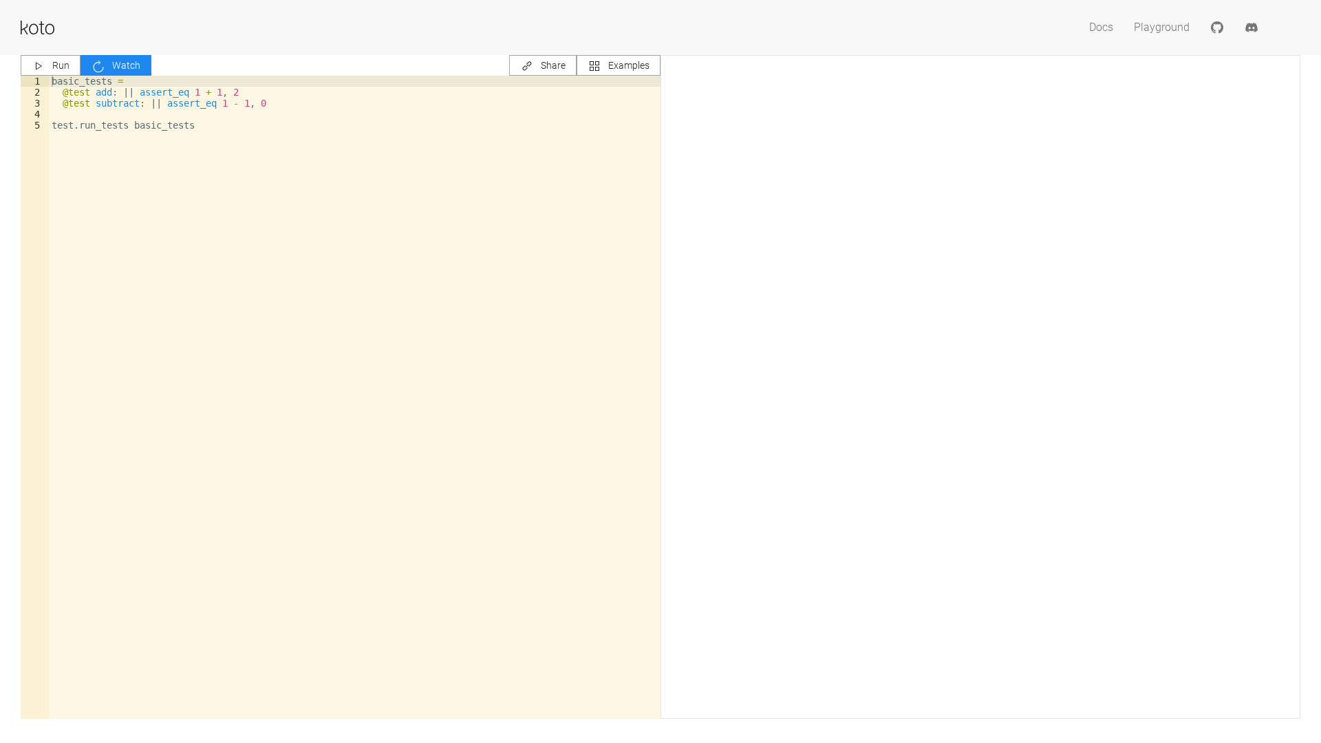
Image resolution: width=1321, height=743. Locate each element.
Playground (1162, 27)
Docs (1101, 27)
